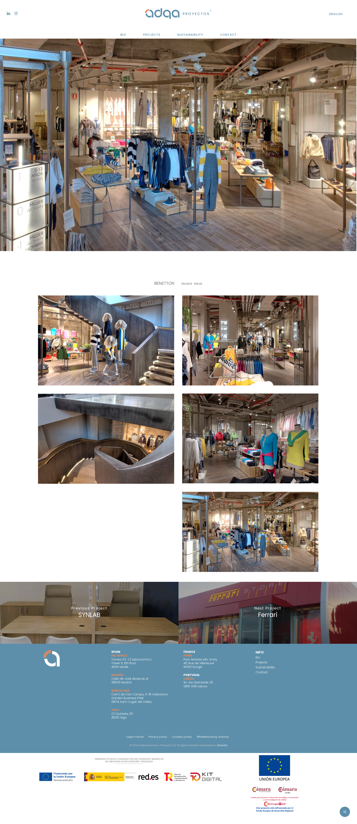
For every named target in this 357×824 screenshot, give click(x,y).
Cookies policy (182, 737)
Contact (262, 672)
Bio (258, 657)
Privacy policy (158, 737)
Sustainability (265, 667)
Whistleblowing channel (213, 737)
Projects (261, 662)
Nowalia (222, 745)
